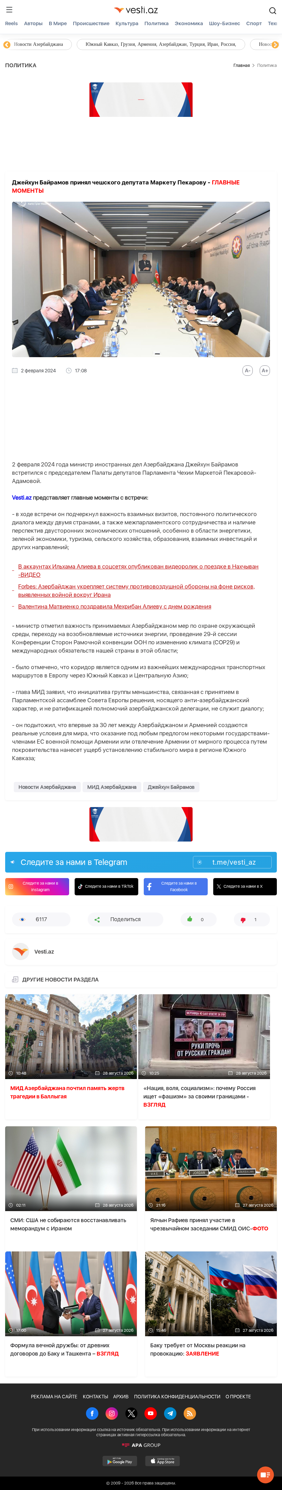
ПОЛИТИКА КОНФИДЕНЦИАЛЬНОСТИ (177, 1396)
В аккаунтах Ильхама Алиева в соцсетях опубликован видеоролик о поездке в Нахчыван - (138, 570)
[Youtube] (150, 1414)
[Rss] (190, 1414)
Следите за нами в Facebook (179, 886)
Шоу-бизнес (224, 23)
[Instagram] (112, 1414)
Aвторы (33, 23)
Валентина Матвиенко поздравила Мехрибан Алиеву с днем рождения (114, 606)
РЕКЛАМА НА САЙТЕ (54, 1396)
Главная (242, 65)
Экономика (189, 23)
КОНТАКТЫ (95, 1396)
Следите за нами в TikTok (109, 886)
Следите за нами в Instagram (40, 886)
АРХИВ (121, 1396)
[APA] (141, 1445)
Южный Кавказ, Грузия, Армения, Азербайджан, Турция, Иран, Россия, (161, 44)
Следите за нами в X (243, 886)
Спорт (254, 23)
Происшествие (91, 23)
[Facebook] (92, 1414)
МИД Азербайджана (112, 787)
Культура (127, 23)
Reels (11, 23)
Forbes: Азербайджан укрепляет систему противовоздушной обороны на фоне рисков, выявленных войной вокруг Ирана (136, 590)
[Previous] (7, 45)
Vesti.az (22, 497)
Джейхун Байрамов (171, 787)
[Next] (275, 45)
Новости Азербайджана (38, 44)
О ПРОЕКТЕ (238, 1396)
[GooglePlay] (119, 1461)
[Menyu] (9, 10)
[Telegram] (170, 1414)
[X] (131, 1414)
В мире (58, 23)
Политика (156, 23)
